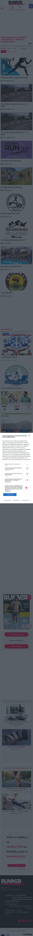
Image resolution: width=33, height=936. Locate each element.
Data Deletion (7, 500)
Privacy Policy (25, 500)
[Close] (29, 435)
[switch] (27, 468)
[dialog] (16, 468)
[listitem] (16, 464)
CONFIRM (10, 494)
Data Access (16, 500)
